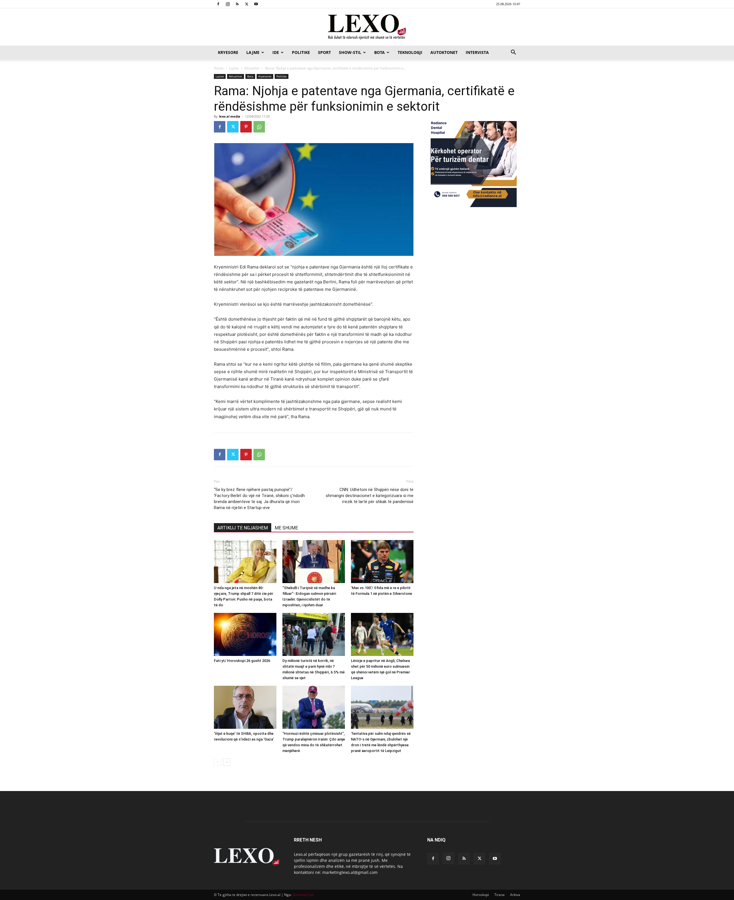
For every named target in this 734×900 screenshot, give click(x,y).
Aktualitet (251, 68)
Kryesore (228, 52)
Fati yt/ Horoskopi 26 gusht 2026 (242, 661)
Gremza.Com (303, 894)
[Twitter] (246, 4)
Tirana (499, 894)
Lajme (252, 52)
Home (219, 68)
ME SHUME (286, 528)
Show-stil (350, 52)
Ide (275, 52)
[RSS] (237, 4)
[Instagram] (227, 4)
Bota (379, 52)
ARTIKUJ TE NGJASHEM (242, 528)
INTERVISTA (477, 52)
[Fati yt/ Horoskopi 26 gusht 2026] (245, 634)
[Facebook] (218, 4)
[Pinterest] (246, 127)
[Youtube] (256, 4)
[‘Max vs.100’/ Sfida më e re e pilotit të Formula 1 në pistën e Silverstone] (382, 561)
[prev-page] (217, 762)
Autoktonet (444, 52)
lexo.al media (229, 116)
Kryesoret (265, 76)
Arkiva (515, 894)
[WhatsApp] (259, 127)
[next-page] (226, 762)
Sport (324, 52)
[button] (513, 53)
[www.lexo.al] (367, 27)
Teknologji (410, 52)
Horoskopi (481, 894)
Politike (301, 52)
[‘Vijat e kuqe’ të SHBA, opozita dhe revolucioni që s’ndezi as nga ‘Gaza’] (245, 707)
